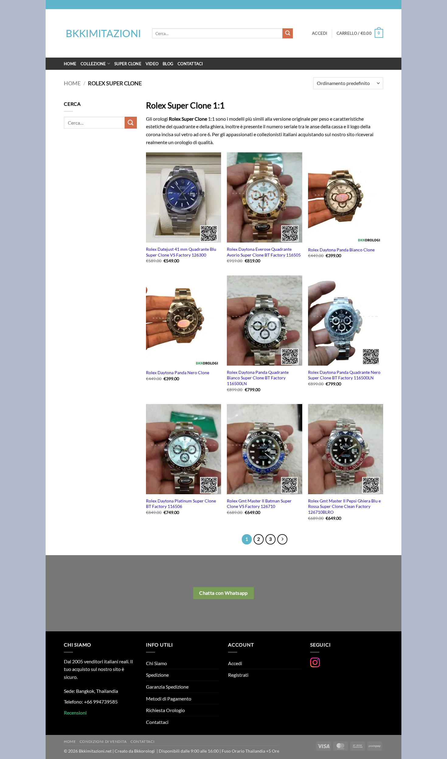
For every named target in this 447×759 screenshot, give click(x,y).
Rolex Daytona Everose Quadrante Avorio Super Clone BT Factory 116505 (264, 251)
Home (70, 63)
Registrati (238, 675)
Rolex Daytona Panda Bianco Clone (341, 249)
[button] (360, 33)
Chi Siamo (156, 663)
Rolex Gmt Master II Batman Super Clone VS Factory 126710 (259, 503)
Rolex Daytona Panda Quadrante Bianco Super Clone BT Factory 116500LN (258, 378)
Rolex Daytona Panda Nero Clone (177, 372)
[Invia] (287, 33)
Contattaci (190, 63)
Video (152, 63)
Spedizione (157, 675)
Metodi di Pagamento (168, 698)
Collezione (93, 63)
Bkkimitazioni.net (95, 751)
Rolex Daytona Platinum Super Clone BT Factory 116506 (181, 503)
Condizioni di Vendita (103, 741)
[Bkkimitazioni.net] (103, 33)
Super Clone (127, 63)
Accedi (235, 663)
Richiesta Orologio (165, 710)
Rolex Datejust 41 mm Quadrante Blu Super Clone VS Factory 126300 (181, 251)
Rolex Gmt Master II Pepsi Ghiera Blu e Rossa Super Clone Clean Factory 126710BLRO (344, 506)
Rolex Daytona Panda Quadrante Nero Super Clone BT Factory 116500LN (344, 375)
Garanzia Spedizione (167, 687)
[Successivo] (282, 539)
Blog (168, 63)
